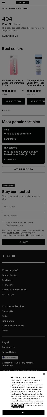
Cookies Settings (17, 405)
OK (23, 412)
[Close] (44, 374)
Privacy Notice (18, 408)
